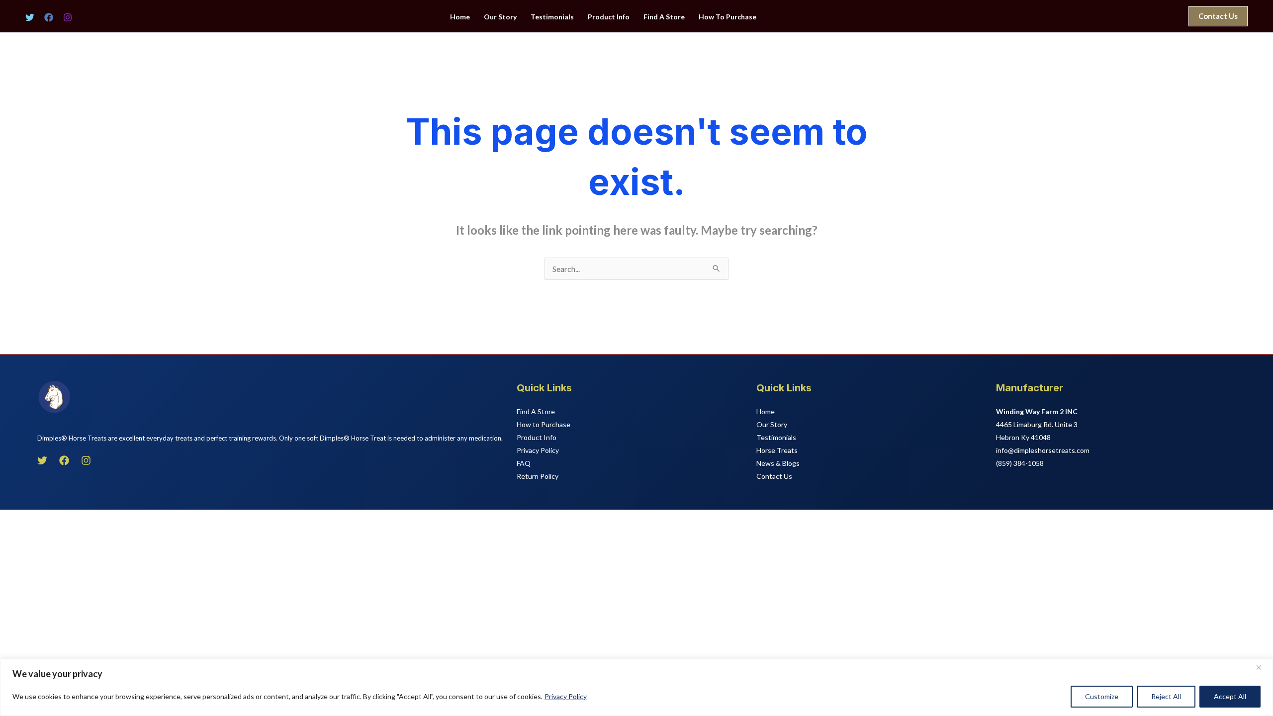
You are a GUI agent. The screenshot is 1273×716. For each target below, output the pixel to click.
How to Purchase (543, 424)
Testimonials (552, 16)
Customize (1101, 696)
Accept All (1230, 696)
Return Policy (537, 476)
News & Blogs (778, 463)
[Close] (1263, 667)
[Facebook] (48, 17)
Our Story (500, 16)
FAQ (524, 463)
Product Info (609, 16)
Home (460, 16)
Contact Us (774, 476)
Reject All (1166, 696)
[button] (1218, 16)
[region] (636, 687)
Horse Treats (777, 450)
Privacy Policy (566, 696)
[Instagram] (67, 17)
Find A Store (664, 16)
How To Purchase (727, 16)
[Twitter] (29, 17)
